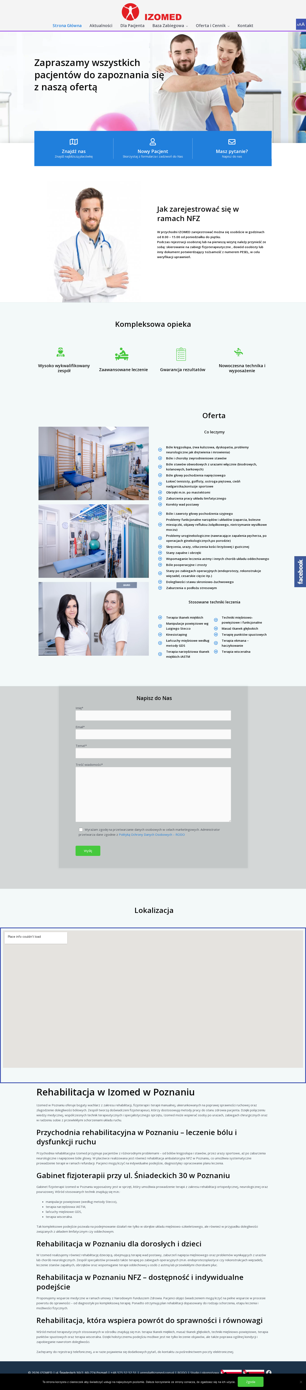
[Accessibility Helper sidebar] (301, 24)
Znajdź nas (74, 151)
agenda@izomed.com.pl (157, 1372)
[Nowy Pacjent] (152, 141)
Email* (80, 727)
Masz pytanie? (232, 151)
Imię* (79, 708)
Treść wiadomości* (89, 764)
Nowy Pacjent (153, 151)
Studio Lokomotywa (204, 1372)
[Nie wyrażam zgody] (301, 1382)
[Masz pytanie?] (231, 141)
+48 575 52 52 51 (124, 1372)
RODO (182, 1372)
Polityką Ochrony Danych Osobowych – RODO (152, 834)
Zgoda (250, 1382)
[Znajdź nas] (73, 141)
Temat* (81, 745)
